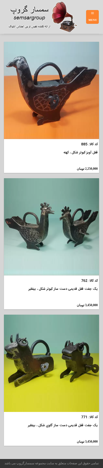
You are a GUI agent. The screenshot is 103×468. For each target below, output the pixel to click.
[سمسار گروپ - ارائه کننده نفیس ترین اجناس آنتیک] (45, 17)
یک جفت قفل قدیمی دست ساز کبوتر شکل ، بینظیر (63, 289)
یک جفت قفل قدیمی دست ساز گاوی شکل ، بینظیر (63, 425)
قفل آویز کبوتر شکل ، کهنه (80, 152)
